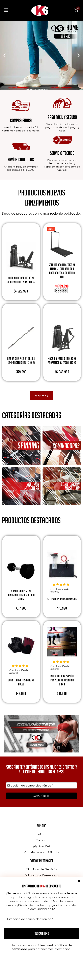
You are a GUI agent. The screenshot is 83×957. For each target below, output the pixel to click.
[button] (4, 55)
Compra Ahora (21, 120)
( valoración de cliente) (60, 590)
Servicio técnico (62, 153)
